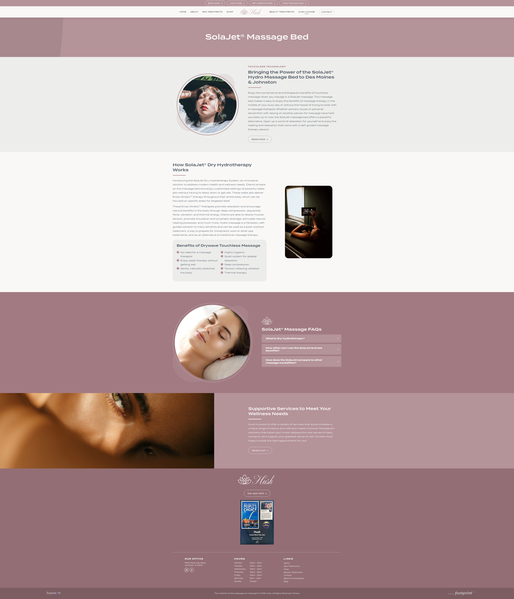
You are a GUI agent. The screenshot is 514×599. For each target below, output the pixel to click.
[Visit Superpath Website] (54, 593)
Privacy (296, 593)
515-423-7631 (255, 493)
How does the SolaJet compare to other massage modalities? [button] (294, 361)
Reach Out (259, 450)
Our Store (236, 3)
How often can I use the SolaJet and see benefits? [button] (294, 349)
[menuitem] (182, 11)
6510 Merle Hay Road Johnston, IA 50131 (195, 564)
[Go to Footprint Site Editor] (460, 593)
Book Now (214, 3)
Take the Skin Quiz (293, 3)
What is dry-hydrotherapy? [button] (285, 338)
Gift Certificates (262, 3)
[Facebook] (191, 570)
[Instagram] (186, 570)
